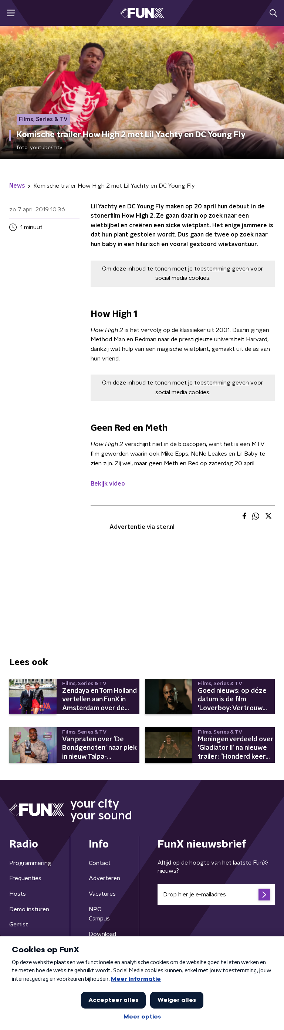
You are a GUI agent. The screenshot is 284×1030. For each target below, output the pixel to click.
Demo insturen (29, 909)
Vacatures (102, 894)
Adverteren (104, 878)
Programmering (30, 863)
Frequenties (25, 878)
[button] (11, 13)
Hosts (17, 894)
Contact (100, 863)
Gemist (18, 924)
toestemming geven (221, 269)
